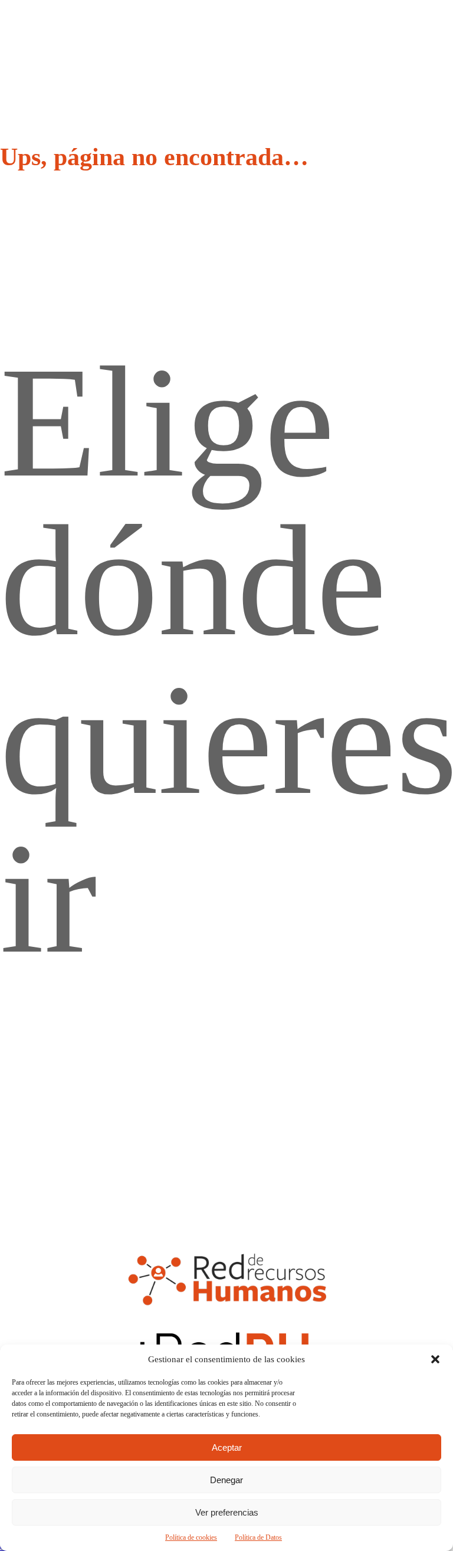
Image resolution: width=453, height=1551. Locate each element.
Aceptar (227, 1447)
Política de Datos (258, 1537)
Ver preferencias (226, 1512)
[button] (435, 1359)
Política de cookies (191, 1537)
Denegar (226, 1480)
